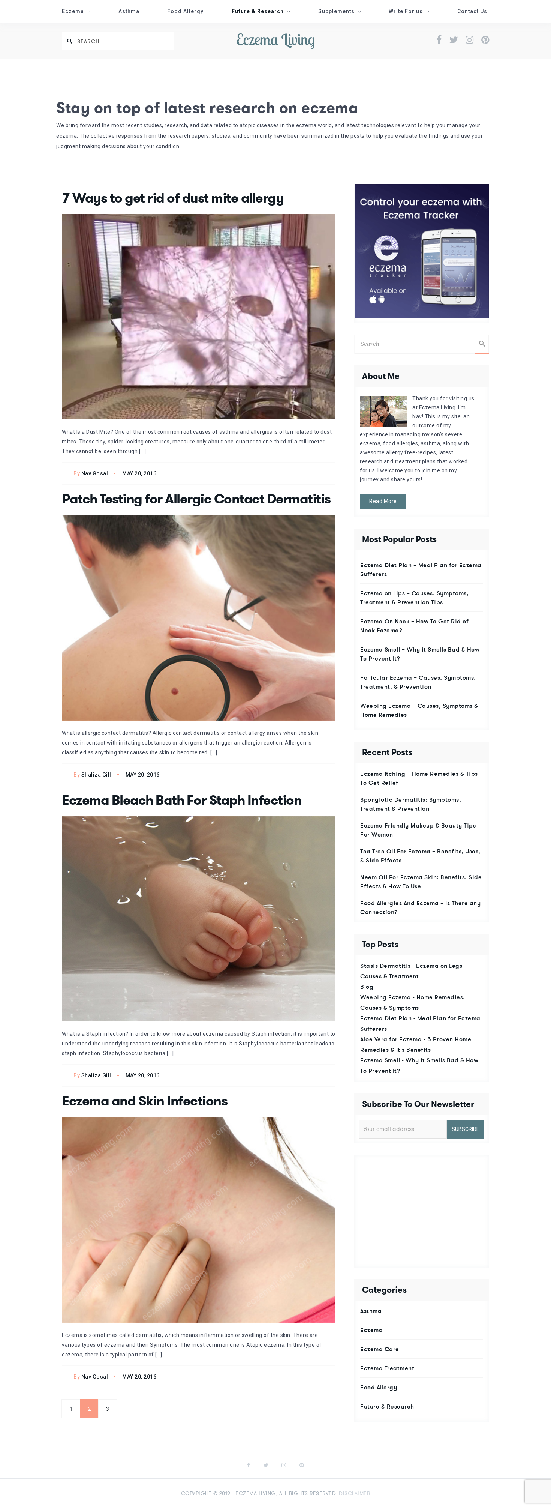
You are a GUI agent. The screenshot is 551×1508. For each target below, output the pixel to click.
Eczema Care (379, 1349)
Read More (383, 501)
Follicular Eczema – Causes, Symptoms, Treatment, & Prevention (418, 682)
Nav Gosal (94, 473)
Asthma (128, 11)
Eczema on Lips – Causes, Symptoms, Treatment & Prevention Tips (414, 597)
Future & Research (258, 11)
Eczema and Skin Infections (144, 1101)
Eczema (73, 11)
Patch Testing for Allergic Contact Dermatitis (196, 499)
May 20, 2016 (139, 473)
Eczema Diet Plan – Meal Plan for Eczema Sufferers (421, 569)
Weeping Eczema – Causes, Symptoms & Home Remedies (419, 710)
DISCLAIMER (354, 1493)
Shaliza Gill (96, 775)
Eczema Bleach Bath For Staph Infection (181, 800)
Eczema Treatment (387, 1368)
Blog (366, 986)
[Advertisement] (422, 1211)
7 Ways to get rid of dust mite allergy (172, 198)
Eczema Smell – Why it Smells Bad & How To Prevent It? (419, 654)
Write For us (406, 11)
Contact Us (472, 11)
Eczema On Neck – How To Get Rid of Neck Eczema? (414, 625)
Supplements (336, 11)
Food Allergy (185, 11)
